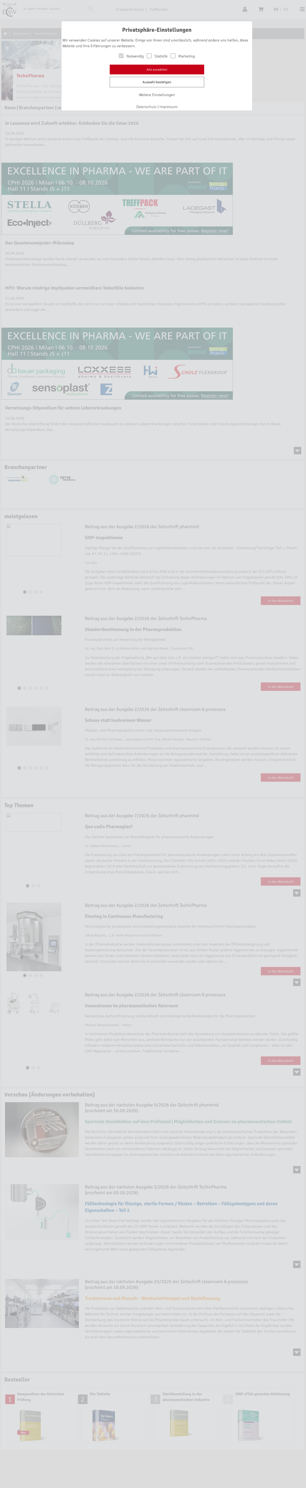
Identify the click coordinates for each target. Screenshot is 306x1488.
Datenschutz (146, 106)
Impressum (168, 106)
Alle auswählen (157, 70)
